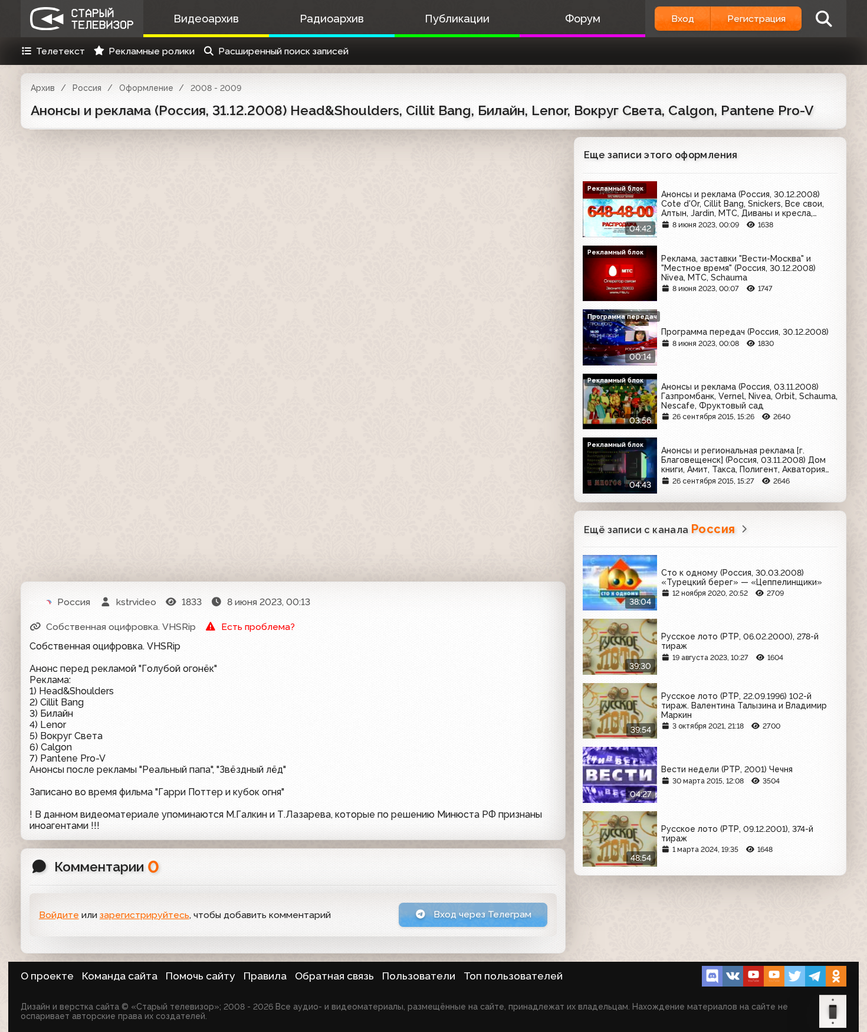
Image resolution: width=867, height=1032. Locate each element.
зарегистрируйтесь (144, 914)
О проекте (47, 976)
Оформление (146, 88)
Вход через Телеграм (481, 914)
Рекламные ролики (152, 51)
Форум (582, 18)
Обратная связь (334, 976)
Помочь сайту (200, 976)
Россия (87, 88)
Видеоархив (206, 18)
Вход (682, 18)
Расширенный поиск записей (283, 51)
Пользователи (418, 976)
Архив (43, 88)
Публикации (457, 18)
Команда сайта (119, 976)
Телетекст (60, 51)
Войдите (59, 914)
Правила (265, 976)
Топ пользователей (513, 976)
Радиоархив (332, 18)
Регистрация (756, 18)
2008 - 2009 (216, 88)
